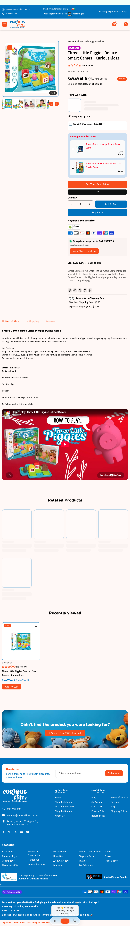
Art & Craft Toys (61, 860)
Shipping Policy (119, 811)
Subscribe (114, 773)
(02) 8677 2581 (11, 13)
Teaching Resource (65, 806)
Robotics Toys (9, 856)
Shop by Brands (63, 811)
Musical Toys (111, 860)
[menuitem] (65, 797)
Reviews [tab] (50, 321)
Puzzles (82, 860)
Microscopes (59, 851)
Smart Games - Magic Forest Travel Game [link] (103, 146)
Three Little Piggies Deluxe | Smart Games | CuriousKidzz (20, 673)
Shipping (73, 84)
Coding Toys (8, 860)
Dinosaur (58, 865)
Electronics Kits (10, 865)
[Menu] (4, 24)
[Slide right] (57, 104)
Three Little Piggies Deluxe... (91, 41)
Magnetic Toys (86, 856)
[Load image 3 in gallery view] (29, 104)
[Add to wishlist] (97, 192)
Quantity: (72, 197)
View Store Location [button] (84, 251)
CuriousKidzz (24, 922)
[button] (114, 24)
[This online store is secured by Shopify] (74, 228)
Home (71, 41)
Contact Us (97, 806)
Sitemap (115, 802)
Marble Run (34, 859)
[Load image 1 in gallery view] (7, 104)
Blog (93, 797)
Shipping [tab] (34, 321)
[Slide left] (51, 104)
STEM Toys (7, 851)
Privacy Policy (98, 811)
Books (108, 856)
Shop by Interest (63, 802)
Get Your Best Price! (97, 184)
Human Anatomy (36, 864)
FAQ (113, 806)
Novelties (58, 856)
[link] (80, 149)
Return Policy (98, 815)
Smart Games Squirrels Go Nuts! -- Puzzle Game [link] (103, 165)
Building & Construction (34, 853)
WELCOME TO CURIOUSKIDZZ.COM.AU (65, 2)
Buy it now (97, 212)
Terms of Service (119, 797)
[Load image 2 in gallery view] (18, 104)
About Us (59, 815)
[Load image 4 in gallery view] (41, 104)
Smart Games (74, 48)
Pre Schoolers (86, 865)
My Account (97, 802)
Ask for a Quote (79, 14)
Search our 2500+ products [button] (66, 733)
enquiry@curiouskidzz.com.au (18, 9)
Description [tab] (12, 321)
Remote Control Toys (90, 851)
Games (108, 851)
